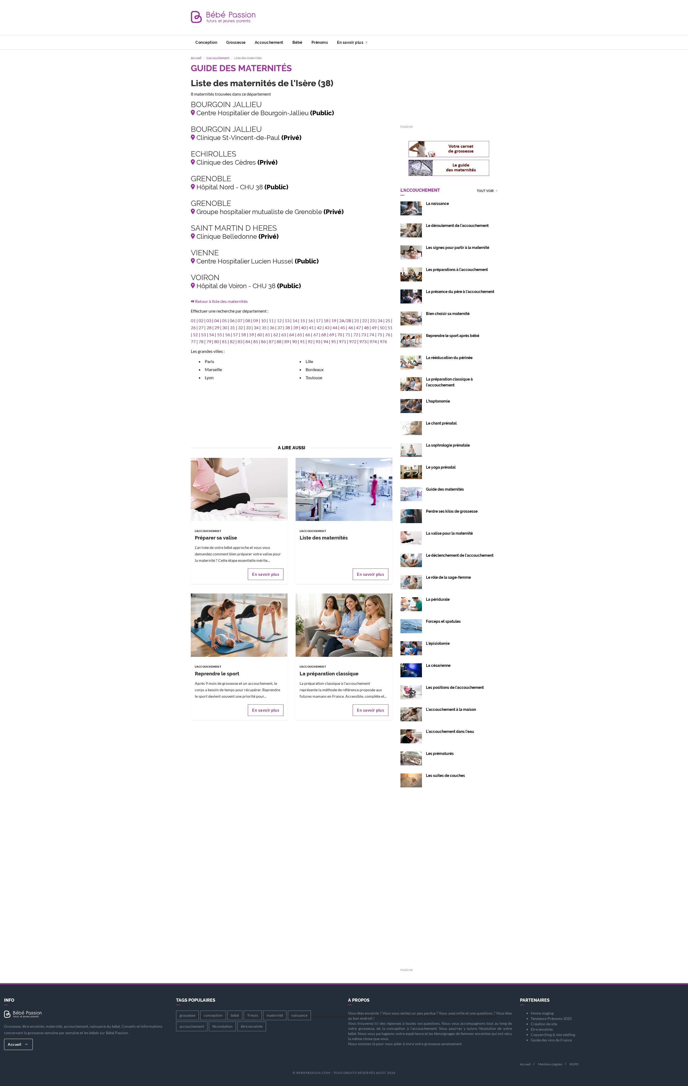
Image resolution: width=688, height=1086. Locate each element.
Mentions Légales (550, 1064)
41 (311, 327)
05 (224, 320)
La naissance (437, 203)
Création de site (544, 1024)
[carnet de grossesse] (448, 149)
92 (310, 341)
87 (271, 341)
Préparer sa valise (216, 538)
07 (240, 320)
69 (331, 334)
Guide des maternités (445, 489)
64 (291, 334)
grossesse (187, 1015)
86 (263, 341)
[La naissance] (411, 207)
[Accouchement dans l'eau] (411, 735)
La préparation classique (329, 673)
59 (251, 334)
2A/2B (345, 320)
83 (240, 341)
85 (255, 341)
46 (350, 327)
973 (363, 341)
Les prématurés (440, 753)
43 (327, 327)
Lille (309, 361)
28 (209, 327)
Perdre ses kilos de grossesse (452, 511)
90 (294, 341)
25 (387, 320)
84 (247, 341)
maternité (275, 1015)
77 (193, 341)
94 (325, 341)
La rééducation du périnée (449, 358)
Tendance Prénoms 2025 (551, 1018)
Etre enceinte (542, 1029)
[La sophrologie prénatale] (411, 449)
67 (315, 334)
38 (287, 327)
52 (195, 334)
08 (247, 320)
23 (372, 320)
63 (283, 334)
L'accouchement (217, 58)
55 (219, 334)
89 (286, 341)
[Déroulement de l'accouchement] (411, 229)
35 (264, 327)
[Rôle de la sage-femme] (411, 581)
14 (294, 320)
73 (363, 334)
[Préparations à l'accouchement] (411, 274)
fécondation (222, 1026)
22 (364, 320)
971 (342, 341)
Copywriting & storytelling (553, 1034)
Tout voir (485, 191)
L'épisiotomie (438, 643)
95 (333, 341)
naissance (299, 1015)
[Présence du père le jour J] (411, 296)
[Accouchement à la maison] (411, 713)
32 (240, 327)
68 (323, 334)
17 (318, 320)
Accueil (196, 58)
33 (248, 327)
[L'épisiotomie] (411, 647)
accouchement (192, 1026)
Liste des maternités (324, 538)
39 (295, 327)
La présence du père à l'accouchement (460, 291)
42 (319, 327)
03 (208, 320)
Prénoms (319, 42)
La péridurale (438, 599)
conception (213, 1015)
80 (216, 341)
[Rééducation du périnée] (411, 362)
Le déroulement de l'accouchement (457, 225)
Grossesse (236, 42)
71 (347, 334)
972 (352, 341)
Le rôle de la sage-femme (448, 577)
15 (302, 320)
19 (333, 320)
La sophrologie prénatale (448, 445)
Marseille (213, 369)
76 (387, 334)
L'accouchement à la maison (451, 709)
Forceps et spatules (443, 621)
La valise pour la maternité (449, 533)
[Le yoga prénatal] (411, 471)
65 (299, 334)
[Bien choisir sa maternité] (411, 318)
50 (382, 327)
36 (272, 327)
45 (342, 327)
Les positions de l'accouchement (455, 687)
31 (232, 327)
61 (267, 334)
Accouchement (269, 42)
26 (193, 327)
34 (256, 327)
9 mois (252, 1015)
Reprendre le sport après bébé (452, 336)
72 (355, 334)
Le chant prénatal (441, 423)
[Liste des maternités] (344, 489)
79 (208, 341)
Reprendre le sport (217, 673)
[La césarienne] (411, 669)
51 (390, 327)
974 (373, 341)
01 (193, 320)
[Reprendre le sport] (239, 624)
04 (216, 320)
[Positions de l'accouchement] (411, 691)
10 (263, 320)
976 (383, 341)
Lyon (209, 377)
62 (275, 334)
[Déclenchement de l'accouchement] (411, 559)
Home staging (542, 1013)
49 (374, 327)
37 (279, 327)
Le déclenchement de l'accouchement (459, 555)
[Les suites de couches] (411, 779)
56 (227, 334)
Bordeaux (315, 369)
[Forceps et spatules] (411, 625)
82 (232, 341)
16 (310, 320)
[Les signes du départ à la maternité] (411, 251)
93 (318, 341)
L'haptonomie (438, 401)
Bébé (297, 42)
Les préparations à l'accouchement (457, 269)
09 (255, 320)
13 (287, 320)
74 (371, 334)
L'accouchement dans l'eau (450, 731)
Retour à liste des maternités (221, 301)
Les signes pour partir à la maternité (457, 247)
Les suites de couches (445, 775)
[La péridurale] (411, 603)
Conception (206, 42)
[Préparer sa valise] (239, 489)
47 (358, 327)
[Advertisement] (399, 17)
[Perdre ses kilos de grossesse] (411, 515)
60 (259, 334)
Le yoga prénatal (441, 467)
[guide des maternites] (448, 168)
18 (326, 320)
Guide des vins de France (551, 1040)
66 (307, 334)
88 (279, 341)
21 (356, 320)
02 (201, 320)
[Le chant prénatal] (411, 427)
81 (224, 341)
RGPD (574, 1064)
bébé (235, 1015)
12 (279, 320)
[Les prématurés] (411, 757)
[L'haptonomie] (411, 405)
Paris (209, 361)
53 (203, 334)
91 (302, 341)
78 (201, 341)
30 (224, 327)
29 (216, 327)
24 (380, 320)
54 (211, 334)
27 (201, 327)
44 (334, 327)
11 (271, 320)
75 (379, 334)
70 (339, 334)
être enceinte (252, 1026)
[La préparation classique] (344, 624)
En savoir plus (350, 42)
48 (366, 327)
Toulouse (314, 377)
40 (303, 327)
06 (232, 320)
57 (235, 334)
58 (243, 334)
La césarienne (438, 665)
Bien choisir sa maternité (448, 314)
